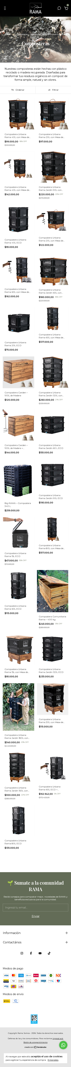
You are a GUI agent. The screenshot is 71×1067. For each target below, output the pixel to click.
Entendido (53, 1060)
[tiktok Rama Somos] (49, 953)
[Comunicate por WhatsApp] (63, 1045)
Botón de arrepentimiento (35, 1042)
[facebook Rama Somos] (30, 953)
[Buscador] (59, 8)
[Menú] (5, 8)
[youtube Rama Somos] (40, 953)
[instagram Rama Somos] (21, 953)
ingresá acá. (58, 1038)
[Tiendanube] (35, 1047)
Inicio (8, 34)
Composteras (21, 34)
